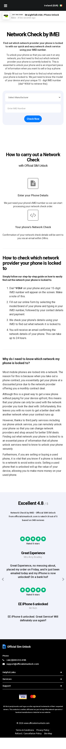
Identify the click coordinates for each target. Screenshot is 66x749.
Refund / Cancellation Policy (28, 733)
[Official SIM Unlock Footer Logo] (17, 646)
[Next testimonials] (63, 579)
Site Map (48, 733)
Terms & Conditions (25, 730)
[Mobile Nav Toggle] (5, 5)
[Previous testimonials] (2, 579)
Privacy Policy (42, 730)
